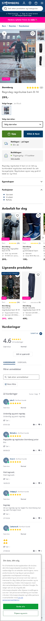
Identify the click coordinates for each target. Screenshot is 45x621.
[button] (7, 420)
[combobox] (35, 394)
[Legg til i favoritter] (32, 33)
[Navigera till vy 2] (40, 48)
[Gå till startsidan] (10, 3)
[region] (20, 587)
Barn (4, 26)
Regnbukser (24, 26)
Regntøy (12, 26)
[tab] (22, 354)
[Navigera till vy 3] (40, 61)
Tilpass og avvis (20, 613)
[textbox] (41, 395)
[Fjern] (39, 8)
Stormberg (7, 87)
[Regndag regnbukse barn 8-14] (6, 110)
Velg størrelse (10, 124)
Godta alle (20, 607)
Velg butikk (15, 159)
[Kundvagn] (36, 3)
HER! (33, 20)
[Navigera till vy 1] (40, 35)
